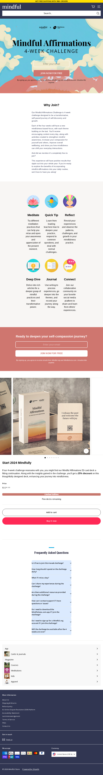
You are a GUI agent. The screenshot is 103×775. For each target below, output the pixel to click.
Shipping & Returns (9, 703)
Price (4, 483)
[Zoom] (86, 451)
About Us (5, 700)
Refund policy (7, 706)
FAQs (4, 723)
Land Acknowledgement (11, 716)
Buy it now (51, 521)
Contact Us (6, 726)
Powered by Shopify (30, 769)
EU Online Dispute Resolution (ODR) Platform (18, 710)
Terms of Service (8, 720)
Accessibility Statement (10, 713)
